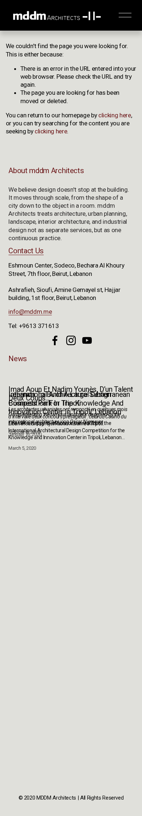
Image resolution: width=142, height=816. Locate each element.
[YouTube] (87, 340)
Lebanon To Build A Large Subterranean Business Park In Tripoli (69, 398)
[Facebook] (55, 340)
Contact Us (26, 250)
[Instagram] (71, 340)
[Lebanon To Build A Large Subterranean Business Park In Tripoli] (70, 379)
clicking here (114, 115)
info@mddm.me (30, 311)
